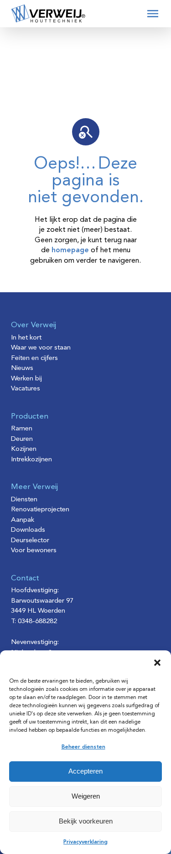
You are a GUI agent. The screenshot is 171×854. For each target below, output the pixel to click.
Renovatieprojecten (40, 509)
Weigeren (86, 796)
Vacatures (25, 388)
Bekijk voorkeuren (86, 821)
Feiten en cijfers (34, 358)
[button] (157, 662)
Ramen (21, 428)
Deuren (22, 439)
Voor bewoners (34, 550)
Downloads (28, 530)
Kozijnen (23, 449)
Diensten (24, 499)
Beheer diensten (83, 747)
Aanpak (22, 520)
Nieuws (22, 368)
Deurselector (30, 540)
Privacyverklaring (85, 842)
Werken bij (26, 378)
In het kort (26, 338)
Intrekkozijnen (31, 459)
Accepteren (85, 771)
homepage (70, 250)
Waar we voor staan (41, 348)
